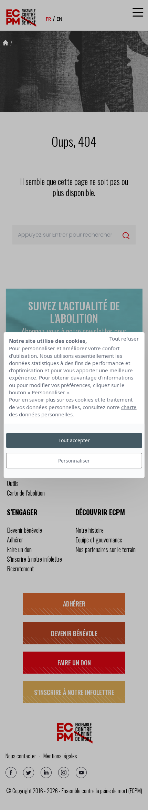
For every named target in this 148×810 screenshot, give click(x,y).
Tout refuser (124, 338)
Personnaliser (74, 460)
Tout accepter (74, 440)
